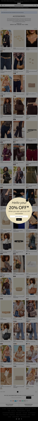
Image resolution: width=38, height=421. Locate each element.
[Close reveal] (27, 200)
